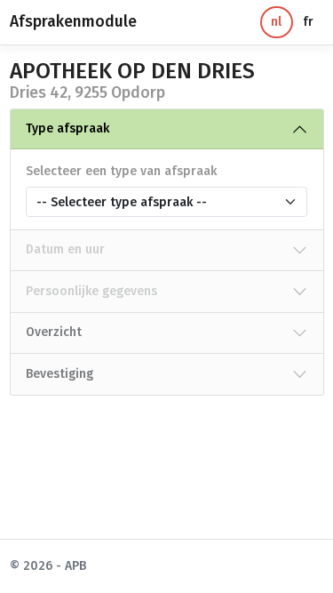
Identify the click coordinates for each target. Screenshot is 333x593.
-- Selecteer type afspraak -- (121, 202)
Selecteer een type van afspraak (121, 171)
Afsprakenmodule (73, 21)
